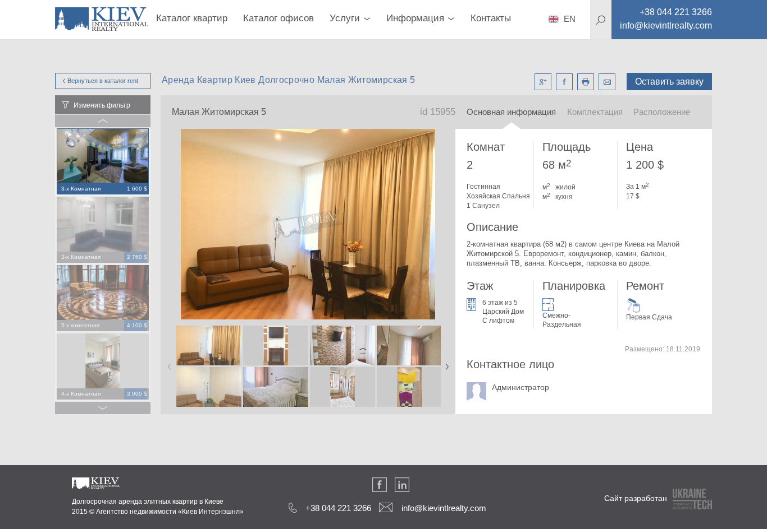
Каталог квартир (191, 18)
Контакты (491, 18)
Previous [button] (167, 363)
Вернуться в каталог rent (102, 80)
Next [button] (444, 363)
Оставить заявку (669, 81)
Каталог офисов (278, 18)
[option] (102, 162)
